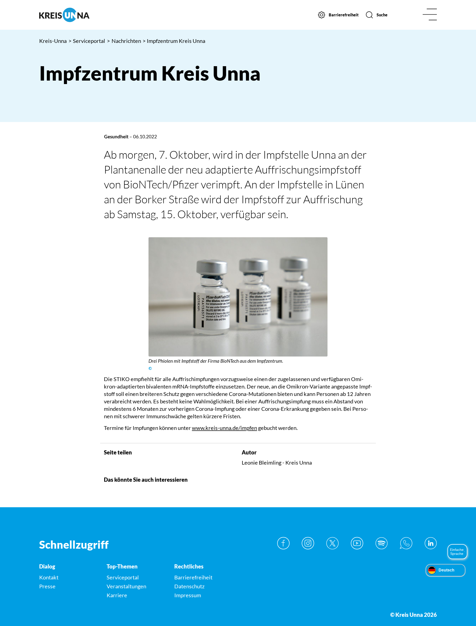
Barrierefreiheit (193, 577)
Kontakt (49, 577)
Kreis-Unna (53, 40)
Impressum (187, 595)
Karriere (117, 595)
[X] (332, 543)
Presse (47, 586)
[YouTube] (357, 543)
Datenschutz (189, 586)
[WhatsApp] (406, 543)
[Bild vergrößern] (238, 297)
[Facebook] (283, 543)
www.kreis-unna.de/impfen (224, 427)
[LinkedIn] (430, 543)
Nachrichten (124, 40)
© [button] (150, 368)
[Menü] (430, 15)
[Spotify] (381, 543)
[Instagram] (308, 543)
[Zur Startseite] (86, 15)
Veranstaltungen (126, 586)
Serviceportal (86, 40)
